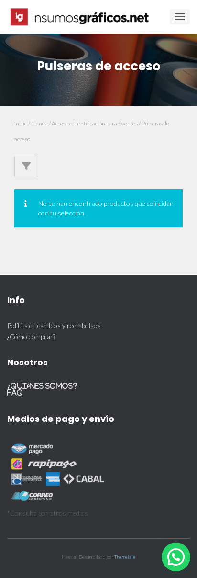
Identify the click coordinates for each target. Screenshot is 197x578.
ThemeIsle (124, 557)
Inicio (20, 123)
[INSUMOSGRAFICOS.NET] (84, 17)
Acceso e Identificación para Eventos (95, 123)
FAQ (15, 392)
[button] (176, 557)
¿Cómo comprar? (31, 336)
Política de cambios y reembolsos (54, 325)
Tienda (39, 123)
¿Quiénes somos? (42, 385)
